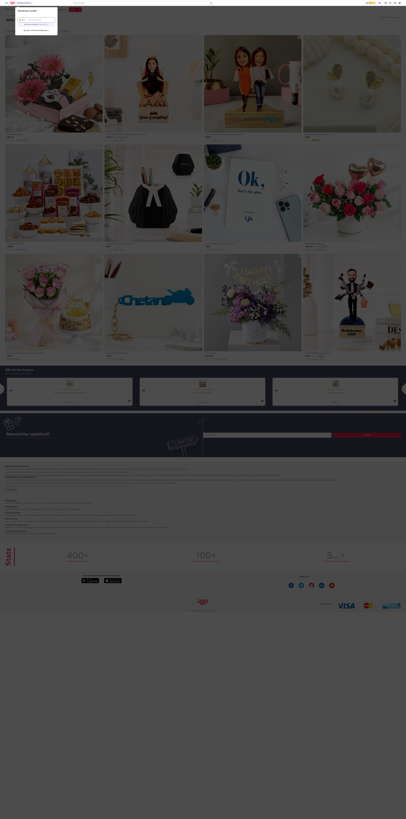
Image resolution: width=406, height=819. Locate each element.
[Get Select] (370, 3)
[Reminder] (379, 3)
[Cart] (395, 3)
